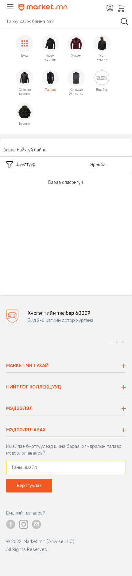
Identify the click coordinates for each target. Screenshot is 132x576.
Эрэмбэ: (98, 164)
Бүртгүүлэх (29, 485)
